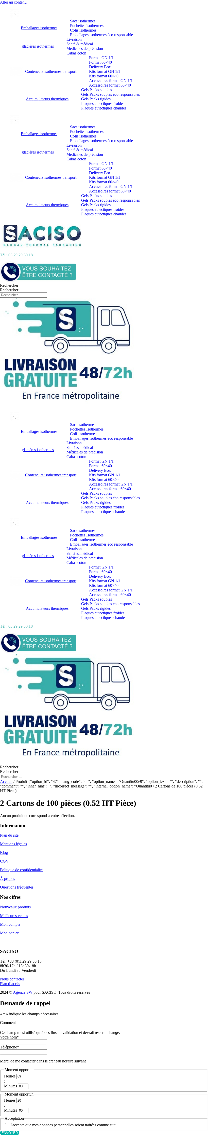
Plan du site (9, 835)
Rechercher (9, 285)
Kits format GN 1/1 (104, 71)
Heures (9, 1076)
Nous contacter (12, 979)
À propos (7, 878)
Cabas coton (76, 53)
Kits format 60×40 (103, 76)
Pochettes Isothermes (86, 25)
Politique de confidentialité (21, 870)
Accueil (6, 781)
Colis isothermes (83, 30)
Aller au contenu (13, 2)
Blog (4, 852)
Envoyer (10, 1133)
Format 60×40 (100, 62)
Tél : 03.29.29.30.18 (16, 255)
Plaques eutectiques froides (102, 103)
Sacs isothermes (82, 21)
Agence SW (22, 992)
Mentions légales (13, 844)
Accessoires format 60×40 (110, 85)
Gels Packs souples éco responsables (110, 94)
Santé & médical (79, 44)
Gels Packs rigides (96, 99)
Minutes (10, 1086)
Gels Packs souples (96, 90)
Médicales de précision (84, 48)
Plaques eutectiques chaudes (103, 108)
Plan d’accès (10, 983)
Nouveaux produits (15, 907)
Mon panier (9, 933)
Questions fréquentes (16, 887)
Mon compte (10, 924)
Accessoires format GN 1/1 (111, 80)
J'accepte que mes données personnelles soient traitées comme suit (62, 1125)
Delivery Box (100, 67)
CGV (4, 861)
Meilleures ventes (14, 915)
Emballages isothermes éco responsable (101, 35)
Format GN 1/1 (101, 58)
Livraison (74, 39)
